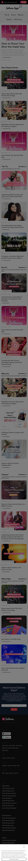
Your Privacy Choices (14, 859)
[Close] (24, 846)
